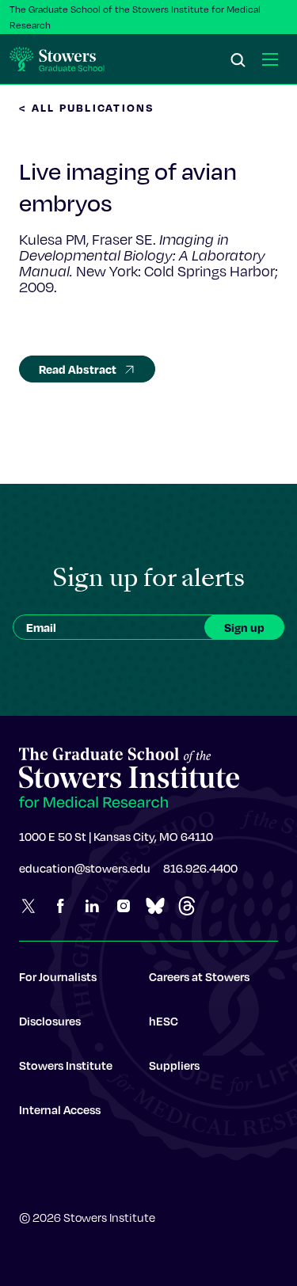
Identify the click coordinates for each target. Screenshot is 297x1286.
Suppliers (174, 1065)
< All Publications (87, 107)
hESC (163, 1021)
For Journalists (58, 976)
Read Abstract (77, 369)
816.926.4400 (200, 868)
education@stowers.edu (84, 868)
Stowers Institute (65, 1065)
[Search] (238, 61)
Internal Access (60, 1109)
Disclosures (50, 1021)
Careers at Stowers (199, 976)
